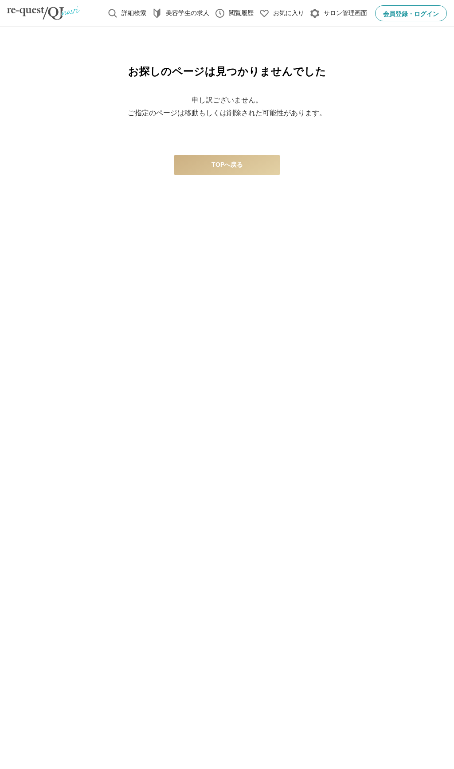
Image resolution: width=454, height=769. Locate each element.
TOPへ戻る (227, 164)
